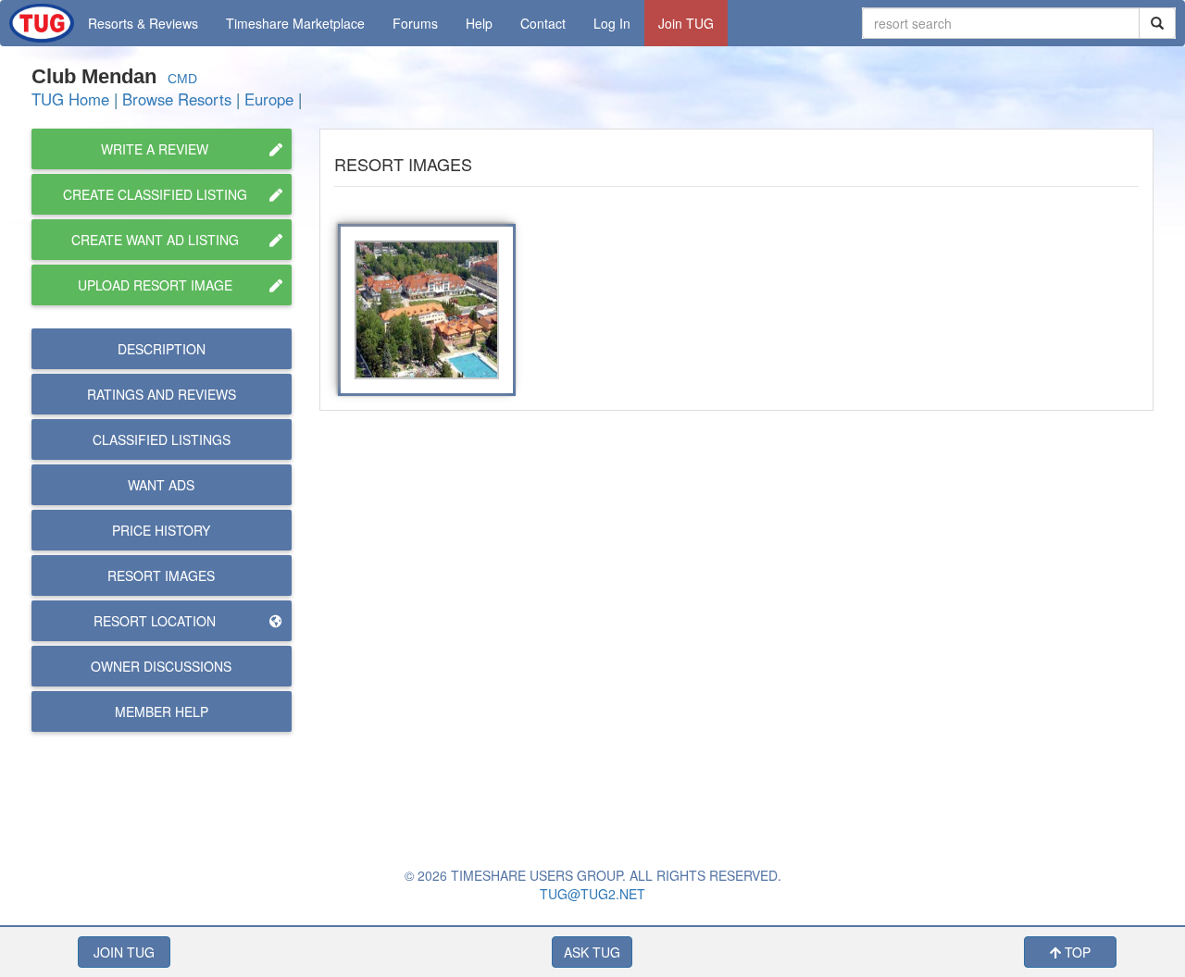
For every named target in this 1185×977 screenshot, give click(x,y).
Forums (415, 23)
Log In (611, 23)
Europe (268, 99)
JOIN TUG (124, 952)
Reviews (161, 394)
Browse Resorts (176, 99)
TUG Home (70, 99)
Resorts (143, 23)
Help (479, 23)
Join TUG (686, 23)
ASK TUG (592, 952)
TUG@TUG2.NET (592, 893)
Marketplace (295, 23)
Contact (543, 23)
